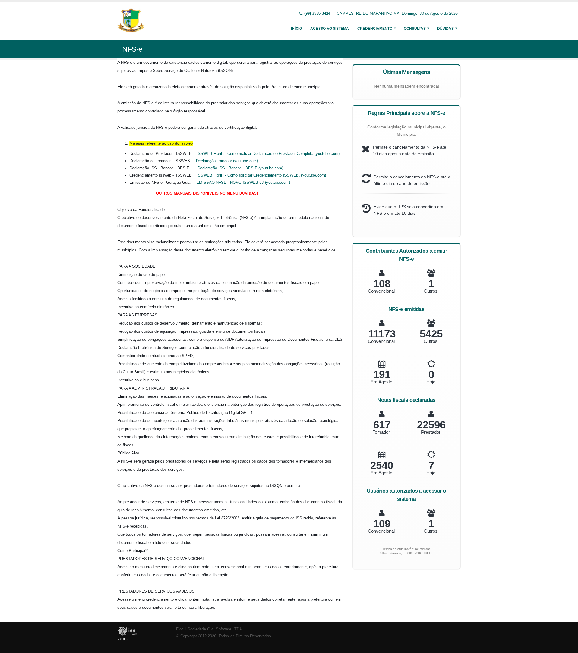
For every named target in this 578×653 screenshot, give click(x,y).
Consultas (415, 28)
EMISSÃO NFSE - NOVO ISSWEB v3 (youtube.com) (243, 182)
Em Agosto (381, 382)
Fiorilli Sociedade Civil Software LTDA (209, 629)
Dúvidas (445, 28)
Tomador (381, 432)
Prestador (430, 432)
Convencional (381, 291)
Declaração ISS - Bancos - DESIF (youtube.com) (240, 168)
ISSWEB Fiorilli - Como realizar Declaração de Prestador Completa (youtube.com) (268, 153)
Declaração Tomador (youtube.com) (227, 161)
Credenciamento (374, 28)
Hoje (430, 382)
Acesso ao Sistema (329, 28)
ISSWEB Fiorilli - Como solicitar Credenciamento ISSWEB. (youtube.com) (261, 175)
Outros (430, 291)
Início (296, 28)
